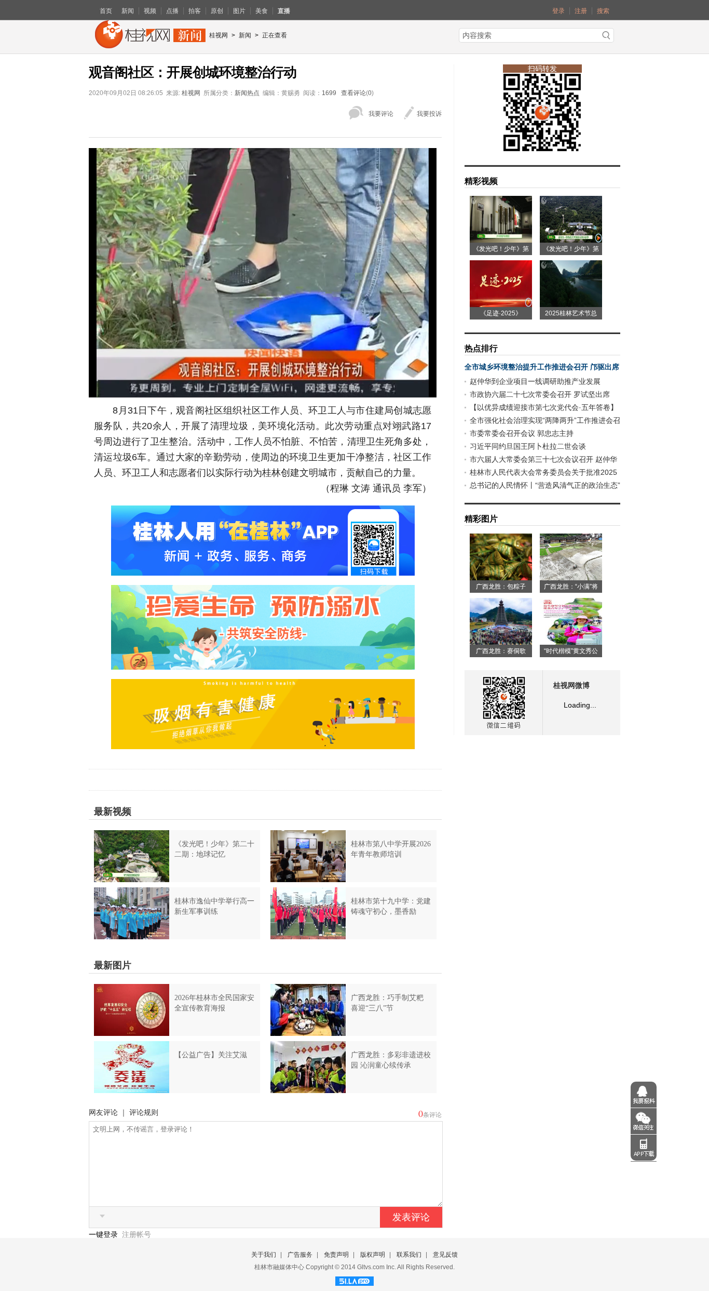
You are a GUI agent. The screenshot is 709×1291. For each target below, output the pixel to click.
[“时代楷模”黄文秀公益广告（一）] (571, 641)
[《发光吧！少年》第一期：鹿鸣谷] (571, 239)
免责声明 (336, 1254)
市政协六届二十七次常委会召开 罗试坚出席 (540, 394)
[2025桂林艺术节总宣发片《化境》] (571, 303)
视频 (150, 11)
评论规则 (143, 1112)
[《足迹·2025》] (501, 303)
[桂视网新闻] (150, 45)
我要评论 (381, 113)
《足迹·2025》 (501, 313)
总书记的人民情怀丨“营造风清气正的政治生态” (545, 485)
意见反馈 (445, 1254)
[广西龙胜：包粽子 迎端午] (501, 577)
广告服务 (300, 1254)
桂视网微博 (571, 685)
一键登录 (104, 1234)
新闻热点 (247, 93)
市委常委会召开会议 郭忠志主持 (522, 433)
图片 (239, 11)
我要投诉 (429, 113)
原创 (217, 11)
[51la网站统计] (354, 1279)
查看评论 (353, 93)
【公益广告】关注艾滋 (210, 1055)
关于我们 (263, 1254)
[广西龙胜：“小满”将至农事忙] (571, 577)
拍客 (194, 11)
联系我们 (409, 1254)
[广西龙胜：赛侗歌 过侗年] (501, 641)
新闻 (127, 11)
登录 (558, 11)
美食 (261, 11)
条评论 (432, 1115)
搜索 (603, 11)
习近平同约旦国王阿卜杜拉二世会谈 (528, 446)
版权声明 (372, 1254)
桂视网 (218, 35)
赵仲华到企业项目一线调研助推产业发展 (535, 381)
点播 (172, 11)
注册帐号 (136, 1234)
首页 (106, 11)
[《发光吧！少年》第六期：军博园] (501, 239)
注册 (581, 11)
